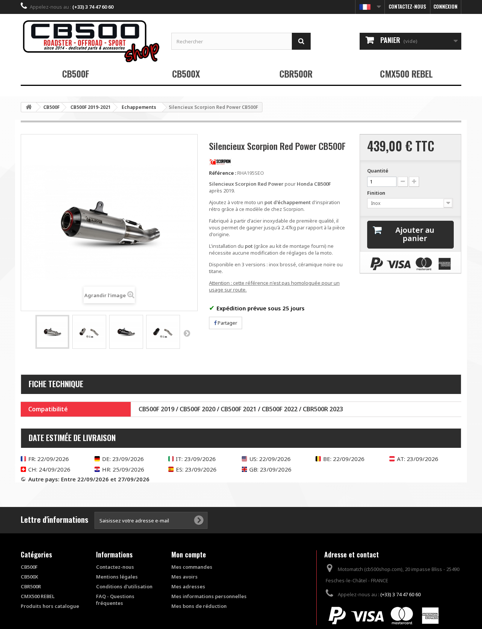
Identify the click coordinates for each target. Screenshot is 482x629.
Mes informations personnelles (209, 596)
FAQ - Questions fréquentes (115, 599)
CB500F (75, 73)
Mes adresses (188, 586)
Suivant (187, 333)
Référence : (222, 172)
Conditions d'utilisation (124, 586)
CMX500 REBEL (406, 73)
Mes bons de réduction (199, 606)
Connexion (445, 6)
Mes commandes (191, 566)
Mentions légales (117, 576)
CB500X (186, 73)
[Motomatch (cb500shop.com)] (90, 41)
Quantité (377, 170)
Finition (376, 192)
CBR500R (296, 73)
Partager (227, 322)
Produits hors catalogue (50, 606)
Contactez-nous (407, 6)
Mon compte (188, 554)
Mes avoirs (184, 576)
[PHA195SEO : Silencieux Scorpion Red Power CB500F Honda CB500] (52, 331)
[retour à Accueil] (28, 107)
